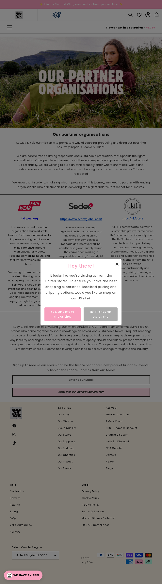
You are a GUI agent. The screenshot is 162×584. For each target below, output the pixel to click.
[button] (23, 575)
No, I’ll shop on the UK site (100, 314)
